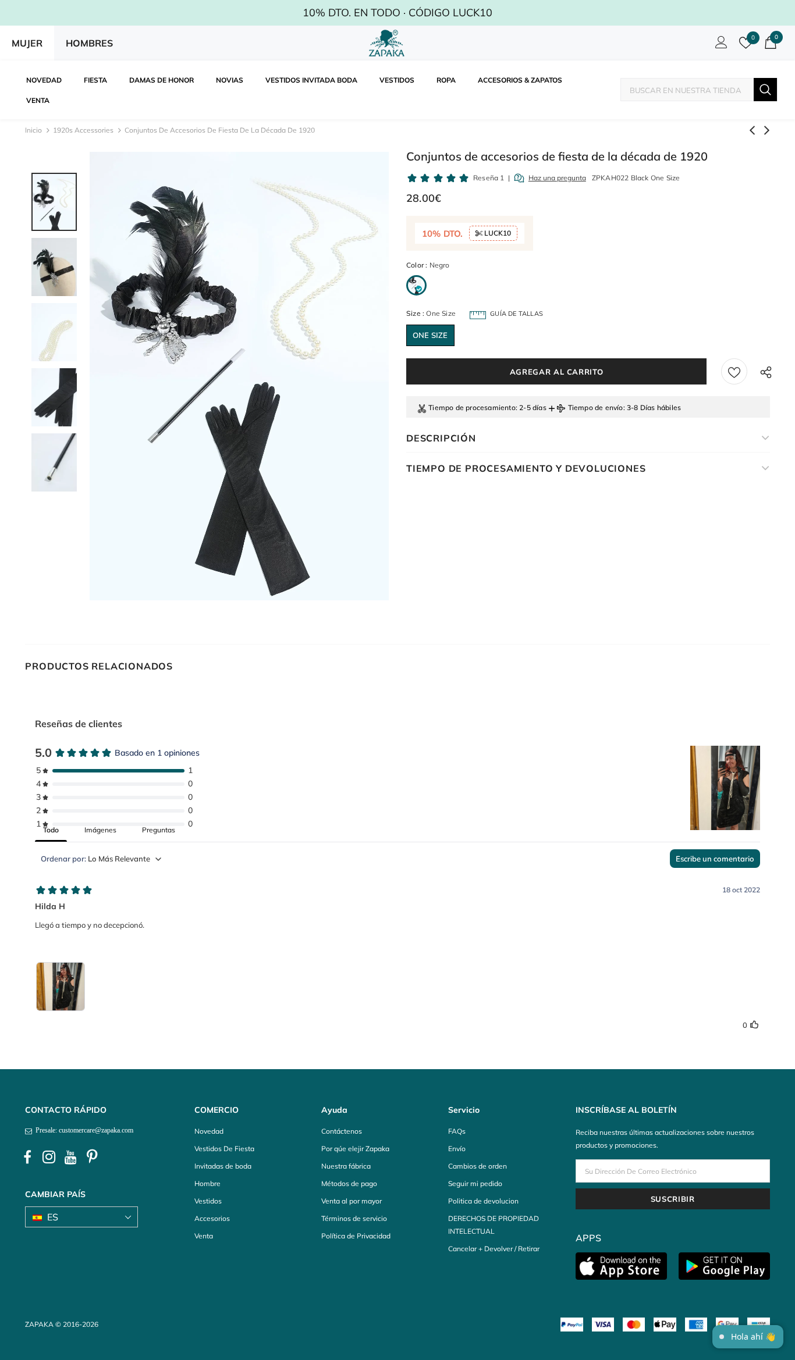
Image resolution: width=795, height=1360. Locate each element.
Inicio (33, 130)
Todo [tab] (51, 829)
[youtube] (70, 1157)
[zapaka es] (388, 43)
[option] (239, 376)
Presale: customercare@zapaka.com (82, 1130)
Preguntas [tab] (158, 829)
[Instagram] (48, 1157)
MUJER (27, 43)
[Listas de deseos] (734, 371)
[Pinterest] (91, 1157)
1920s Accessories (83, 130)
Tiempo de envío (595, 407)
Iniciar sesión (719, 45)
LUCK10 (496, 233)
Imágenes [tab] (100, 829)
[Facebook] (27, 1157)
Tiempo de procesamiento (472, 407)
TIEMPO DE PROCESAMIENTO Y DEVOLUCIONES (525, 468)
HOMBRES (89, 43)
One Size (430, 335)
